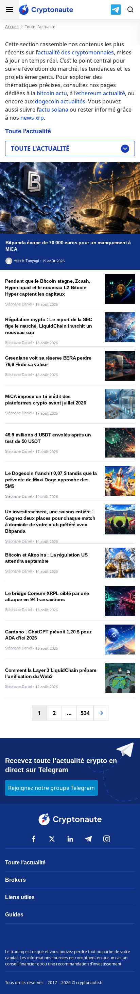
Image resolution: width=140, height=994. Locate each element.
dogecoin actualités (60, 101)
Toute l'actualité (40, 148)
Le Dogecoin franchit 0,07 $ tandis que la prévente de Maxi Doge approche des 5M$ (51, 479)
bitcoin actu (52, 93)
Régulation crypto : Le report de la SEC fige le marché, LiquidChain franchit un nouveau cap (48, 326)
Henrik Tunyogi (26, 261)
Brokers (15, 880)
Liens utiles (20, 897)
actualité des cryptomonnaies (76, 52)
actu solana (53, 109)
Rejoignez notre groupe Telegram (51, 788)
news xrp (32, 117)
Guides (14, 914)
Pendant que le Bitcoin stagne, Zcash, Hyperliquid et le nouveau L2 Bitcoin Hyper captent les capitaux (47, 287)
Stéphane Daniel (18, 304)
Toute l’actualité (25, 862)
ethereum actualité (100, 93)
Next (100, 713)
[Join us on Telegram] (115, 9)
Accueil (12, 27)
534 (85, 713)
